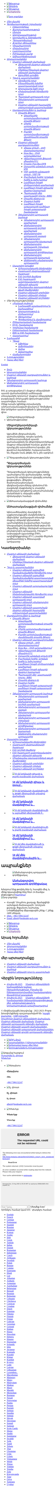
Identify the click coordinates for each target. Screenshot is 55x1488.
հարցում (20, 895)
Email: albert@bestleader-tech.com (22, 918)
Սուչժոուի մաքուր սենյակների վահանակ (25, 1019)
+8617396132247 (15, 1082)
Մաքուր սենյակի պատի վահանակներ (24, 1027)
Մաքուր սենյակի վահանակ (17, 1021)
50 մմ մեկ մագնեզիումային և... (27, 857)
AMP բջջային (20, 1016)
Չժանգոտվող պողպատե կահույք (27, 380)
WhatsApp (6, 1058)
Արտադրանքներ (17, 372)
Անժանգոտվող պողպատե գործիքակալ (29, 882)
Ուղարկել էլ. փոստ (12, 1055)
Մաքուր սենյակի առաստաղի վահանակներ (27, 1029)
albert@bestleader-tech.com (19, 1104)
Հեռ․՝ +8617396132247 (18, 916)
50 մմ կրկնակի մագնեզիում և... (23, 803)
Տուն (9, 369)
